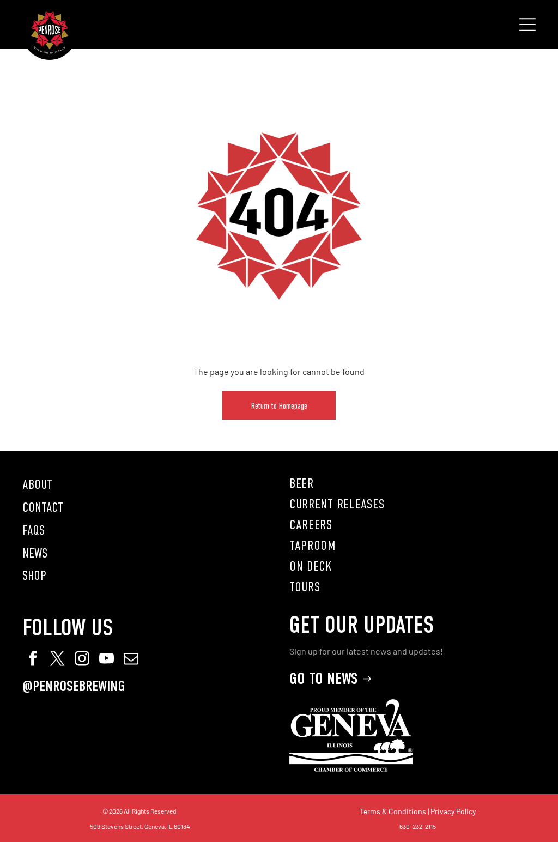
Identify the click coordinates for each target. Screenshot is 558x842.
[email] (131, 659)
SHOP (34, 575)
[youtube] (107, 659)
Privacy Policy (453, 811)
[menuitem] (412, 483)
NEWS (34, 553)
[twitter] (58, 659)
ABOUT (37, 484)
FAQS (33, 530)
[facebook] (33, 659)
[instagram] (82, 659)
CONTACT (42, 507)
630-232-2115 (417, 826)
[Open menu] (527, 24)
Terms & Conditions (393, 811)
